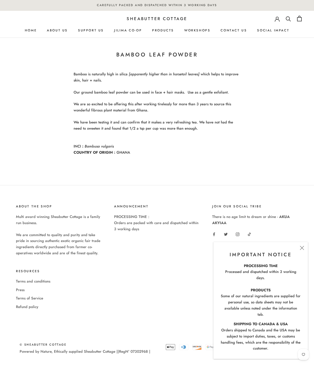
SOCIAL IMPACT (273, 30)
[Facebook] (214, 234)
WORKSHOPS (197, 30)
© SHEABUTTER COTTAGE (43, 344)
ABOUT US (57, 30)
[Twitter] (226, 234)
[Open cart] (299, 18)
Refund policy (27, 307)
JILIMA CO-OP (128, 30)
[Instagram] (237, 234)
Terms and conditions (33, 281)
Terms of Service (29, 298)
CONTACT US (234, 30)
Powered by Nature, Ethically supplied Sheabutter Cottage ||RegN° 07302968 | (85, 351)
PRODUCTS (163, 30)
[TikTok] (249, 234)
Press (20, 290)
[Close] (302, 248)
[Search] (288, 18)
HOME (31, 30)
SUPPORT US (91, 30)
